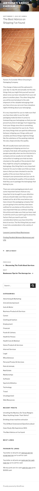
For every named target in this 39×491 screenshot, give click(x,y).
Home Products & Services (13, 345)
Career (5, 316)
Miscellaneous (8, 358)
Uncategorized (8, 396)
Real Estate (7, 370)
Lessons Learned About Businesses (16, 232)
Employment (11, 251)
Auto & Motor (8, 307)
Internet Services (9, 349)
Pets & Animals (8, 366)
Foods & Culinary (9, 332)
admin (24, 16)
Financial (6, 328)
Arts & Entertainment (11, 303)
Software (6, 379)
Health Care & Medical (11, 341)
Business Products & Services (14, 311)
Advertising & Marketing (12, 299)
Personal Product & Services (13, 362)
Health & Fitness (9, 337)
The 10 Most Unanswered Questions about (18, 424)
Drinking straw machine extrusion (15, 420)
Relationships (8, 375)
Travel (5, 391)
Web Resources (9, 400)
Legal (5, 354)
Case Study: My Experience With (15, 428)
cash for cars (26, 468)
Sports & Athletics (10, 383)
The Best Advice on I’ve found (14, 432)
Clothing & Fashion (10, 320)
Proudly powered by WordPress (13, 486)
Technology (7, 387)
